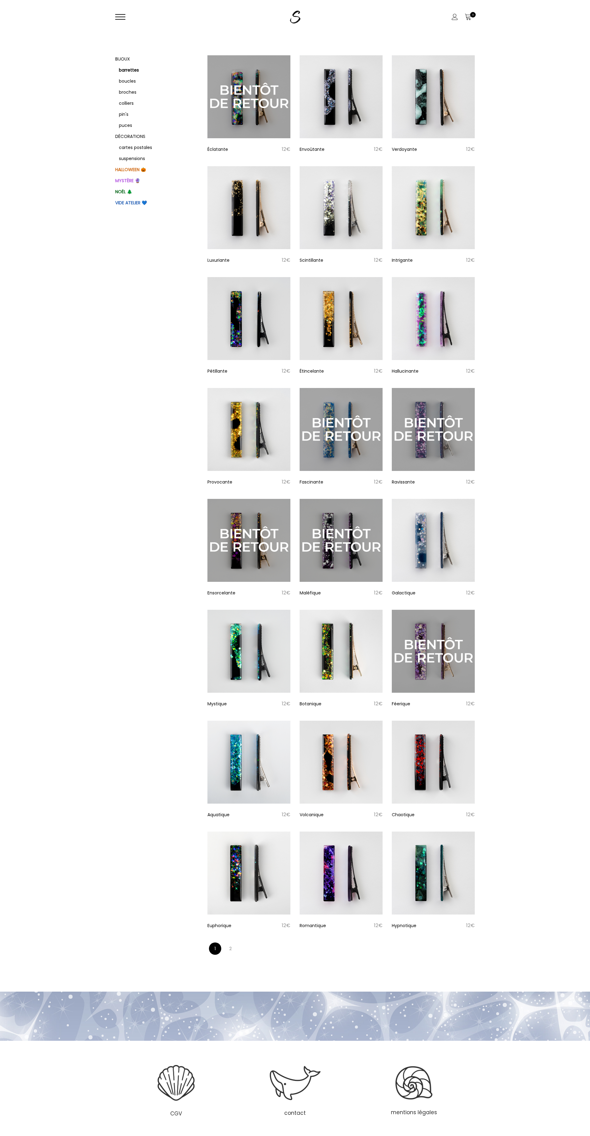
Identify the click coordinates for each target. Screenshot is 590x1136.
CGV (176, 1113)
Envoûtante (312, 149)
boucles (127, 81)
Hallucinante (405, 371)
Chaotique (403, 815)
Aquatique (218, 815)
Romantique (313, 926)
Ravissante (403, 482)
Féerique (401, 704)
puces (125, 125)
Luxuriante (218, 260)
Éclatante (217, 149)
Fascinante (311, 482)
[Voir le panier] (468, 17)
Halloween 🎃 (130, 169)
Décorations (130, 136)
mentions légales (414, 1112)
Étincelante (312, 371)
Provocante (219, 482)
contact (295, 1113)
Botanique (310, 704)
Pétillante (217, 371)
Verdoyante (404, 149)
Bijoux (122, 59)
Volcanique (312, 815)
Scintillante (311, 260)
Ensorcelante (221, 593)
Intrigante (402, 260)
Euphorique (219, 926)
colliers (126, 103)
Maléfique (310, 593)
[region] (295, 1090)
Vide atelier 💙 (131, 203)
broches (127, 92)
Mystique (217, 704)
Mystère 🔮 (127, 181)
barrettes (129, 70)
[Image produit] (248, 96)
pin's (123, 114)
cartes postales (135, 147)
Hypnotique (404, 926)
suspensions (132, 158)
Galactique (403, 593)
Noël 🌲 (123, 192)
